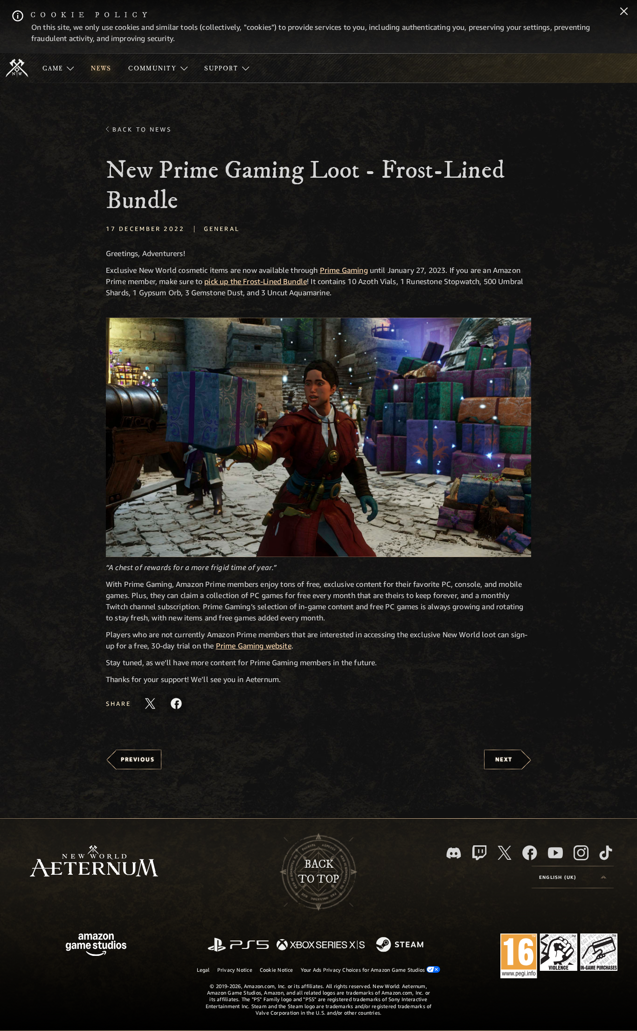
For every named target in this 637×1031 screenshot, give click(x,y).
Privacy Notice (234, 970)
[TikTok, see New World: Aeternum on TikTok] (605, 852)
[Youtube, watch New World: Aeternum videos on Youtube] (555, 852)
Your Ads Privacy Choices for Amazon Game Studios (364, 970)
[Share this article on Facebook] (176, 703)
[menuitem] (58, 68)
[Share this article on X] (150, 703)
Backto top (318, 871)
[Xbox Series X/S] (320, 945)
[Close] (624, 12)
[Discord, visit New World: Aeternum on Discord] (453, 853)
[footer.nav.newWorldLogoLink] (94, 861)
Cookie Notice (276, 970)
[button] (318, 437)
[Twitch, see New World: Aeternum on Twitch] (479, 852)
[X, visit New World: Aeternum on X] (505, 853)
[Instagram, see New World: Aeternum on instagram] (581, 852)
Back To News (142, 129)
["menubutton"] (58, 68)
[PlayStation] (238, 945)
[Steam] (400, 945)
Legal (203, 970)
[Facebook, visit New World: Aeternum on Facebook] (529, 852)
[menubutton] (572, 877)
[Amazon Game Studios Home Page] (96, 945)
